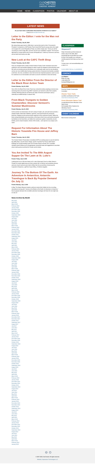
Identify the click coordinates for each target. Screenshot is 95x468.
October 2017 (15, 320)
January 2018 (15, 315)
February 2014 (15, 399)
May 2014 (14, 394)
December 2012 (16, 424)
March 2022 (15, 225)
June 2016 (14, 349)
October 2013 (15, 406)
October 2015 (15, 363)
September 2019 (16, 279)
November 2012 (16, 426)
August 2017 (15, 324)
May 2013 (14, 415)
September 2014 (16, 387)
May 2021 (14, 243)
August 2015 (15, 367)
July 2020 (14, 261)
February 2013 (15, 421)
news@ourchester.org (38, 32)
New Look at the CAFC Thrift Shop (31, 59)
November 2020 (16, 254)
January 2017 (15, 336)
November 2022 (16, 211)
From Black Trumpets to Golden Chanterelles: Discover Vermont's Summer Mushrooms (31, 103)
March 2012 (15, 440)
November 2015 (16, 361)
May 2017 (14, 329)
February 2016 (15, 356)
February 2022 (15, 227)
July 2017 (14, 326)
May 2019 (14, 286)
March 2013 (15, 419)
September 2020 (16, 258)
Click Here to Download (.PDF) (69, 97)
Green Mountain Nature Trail (71, 100)
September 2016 (16, 344)
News (27, 10)
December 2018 (16, 295)
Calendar (61, 10)
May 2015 (14, 372)
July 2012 (14, 433)
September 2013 (16, 408)
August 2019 (15, 281)
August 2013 (15, 410)
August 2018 (15, 302)
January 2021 (15, 250)
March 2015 (15, 376)
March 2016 (15, 354)
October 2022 (15, 213)
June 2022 (14, 220)
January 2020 (15, 272)
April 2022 (14, 224)
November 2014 (16, 383)
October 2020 (15, 256)
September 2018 (16, 301)
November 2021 (16, 232)
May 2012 (14, 437)
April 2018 (14, 310)
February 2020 (15, 270)
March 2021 (15, 247)
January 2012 (15, 444)
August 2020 (15, 259)
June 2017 (14, 327)
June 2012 (14, 435)
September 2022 (16, 215)
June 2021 (14, 241)
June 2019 (14, 284)
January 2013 (15, 422)
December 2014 (16, 381)
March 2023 (15, 204)
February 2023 (15, 206)
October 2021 (15, 234)
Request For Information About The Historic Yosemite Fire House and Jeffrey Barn (35, 131)
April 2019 (14, 288)
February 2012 (15, 442)
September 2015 (16, 365)
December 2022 (16, 209)
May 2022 (14, 222)
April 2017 (14, 331)
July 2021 (14, 240)
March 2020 (15, 268)
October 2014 (15, 385)
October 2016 (15, 342)
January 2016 (15, 358)
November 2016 (16, 340)
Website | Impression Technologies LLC (47, 459)
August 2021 (15, 238)
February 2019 (15, 292)
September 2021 (16, 236)
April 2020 (14, 267)
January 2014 (15, 401)
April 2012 (14, 439)
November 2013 (16, 405)
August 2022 (15, 216)
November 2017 (16, 318)
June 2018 (14, 306)
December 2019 (16, 274)
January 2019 (15, 293)
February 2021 (15, 249)
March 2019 (15, 290)
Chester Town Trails (68, 94)
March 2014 (15, 397)
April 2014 (14, 396)
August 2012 (15, 431)
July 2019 (14, 283)
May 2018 (14, 308)
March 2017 (15, 333)
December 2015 (16, 360)
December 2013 (16, 403)
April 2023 (14, 202)
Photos (50, 10)
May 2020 (14, 265)
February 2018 (15, 313)
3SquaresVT (66, 49)
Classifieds (38, 10)
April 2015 (14, 374)
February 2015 (15, 378)
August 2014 (15, 388)
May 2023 (14, 200)
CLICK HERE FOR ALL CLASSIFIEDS (71, 69)
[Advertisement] (47, 18)
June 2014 (14, 392)
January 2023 (15, 207)
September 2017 (16, 322)
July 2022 (14, 218)
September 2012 (16, 430)
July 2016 (14, 347)
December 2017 (16, 317)
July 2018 (14, 304)
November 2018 (16, 297)
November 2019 (16, 275)
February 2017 (15, 335)
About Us (73, 10)
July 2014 (14, 390)
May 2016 (14, 351)
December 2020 (16, 252)
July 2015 (14, 369)
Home (19, 10)
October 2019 (15, 277)
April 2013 (14, 417)
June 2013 (14, 413)
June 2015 (14, 370)
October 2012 (15, 428)
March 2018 (15, 311)
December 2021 (16, 231)
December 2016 (16, 338)
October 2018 (15, 299)
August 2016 (15, 345)
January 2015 (15, 379)
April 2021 (14, 245)
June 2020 (14, 263)
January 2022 (15, 229)
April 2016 (14, 353)
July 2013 (14, 412)
